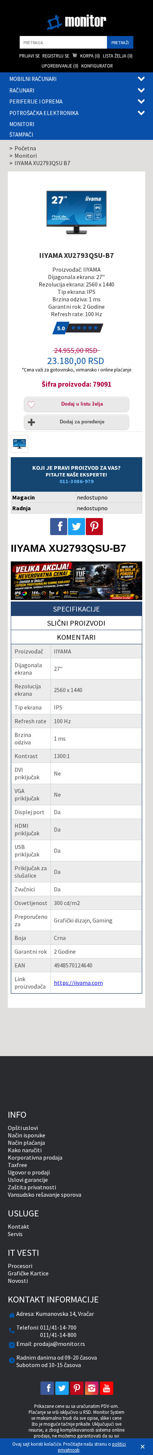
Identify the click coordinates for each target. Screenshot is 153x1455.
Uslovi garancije (28, 1179)
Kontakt (18, 1226)
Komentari (76, 637)
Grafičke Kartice (28, 1273)
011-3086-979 (76, 481)
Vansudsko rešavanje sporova (44, 1194)
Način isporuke (26, 1135)
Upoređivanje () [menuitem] (60, 66)
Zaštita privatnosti (32, 1187)
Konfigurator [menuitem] (97, 66)
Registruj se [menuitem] (55, 56)
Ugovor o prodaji (29, 1172)
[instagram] (91, 1388)
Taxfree (17, 1165)
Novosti (18, 1280)
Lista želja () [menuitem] (118, 56)
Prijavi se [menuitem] (29, 56)
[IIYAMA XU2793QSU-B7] (77, 212)
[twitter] (62, 1388)
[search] (63, 42)
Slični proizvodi (76, 622)
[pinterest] (77, 1388)
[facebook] (47, 1388)
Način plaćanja (26, 1142)
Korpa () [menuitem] (89, 56)
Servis (15, 1234)
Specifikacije (76, 608)
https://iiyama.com (78, 982)
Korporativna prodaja (35, 1157)
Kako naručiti (25, 1150)
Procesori (20, 1265)
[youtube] (106, 1388)
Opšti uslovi (23, 1127)
